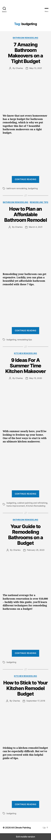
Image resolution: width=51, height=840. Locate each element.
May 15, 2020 (35, 378)
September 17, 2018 (35, 700)
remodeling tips (24, 339)
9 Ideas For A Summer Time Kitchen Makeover (25, 365)
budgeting (33, 188)
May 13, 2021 (35, 68)
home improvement (16, 506)
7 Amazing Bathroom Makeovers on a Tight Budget (25, 53)
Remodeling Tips (39, 202)
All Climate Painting (21, 827)
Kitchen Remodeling (25, 353)
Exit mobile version (25, 836)
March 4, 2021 (35, 227)
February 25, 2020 (35, 550)
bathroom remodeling (17, 188)
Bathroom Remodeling (25, 38)
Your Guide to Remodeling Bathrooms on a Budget (25, 534)
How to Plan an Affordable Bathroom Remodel (25, 214)
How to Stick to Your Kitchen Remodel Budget (25, 688)
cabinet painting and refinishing (32, 503)
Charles (19, 68)
